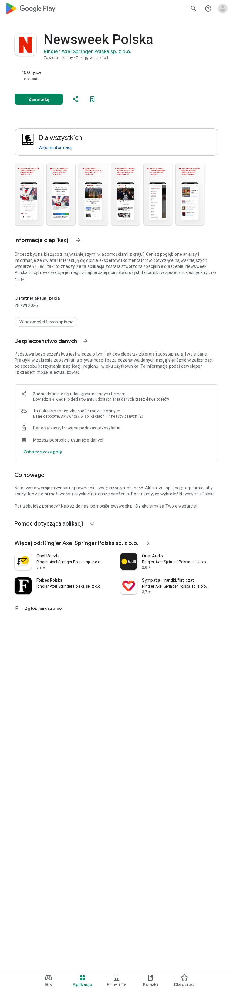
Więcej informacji (55, 147)
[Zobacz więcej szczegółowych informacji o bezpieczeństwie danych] (43, 451)
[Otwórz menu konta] (222, 8)
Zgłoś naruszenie (38, 608)
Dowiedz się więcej (49, 399)
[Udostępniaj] (75, 99)
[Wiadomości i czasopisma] (46, 321)
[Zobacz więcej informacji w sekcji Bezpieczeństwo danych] (85, 341)
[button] (29, 194)
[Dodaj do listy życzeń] (92, 99)
